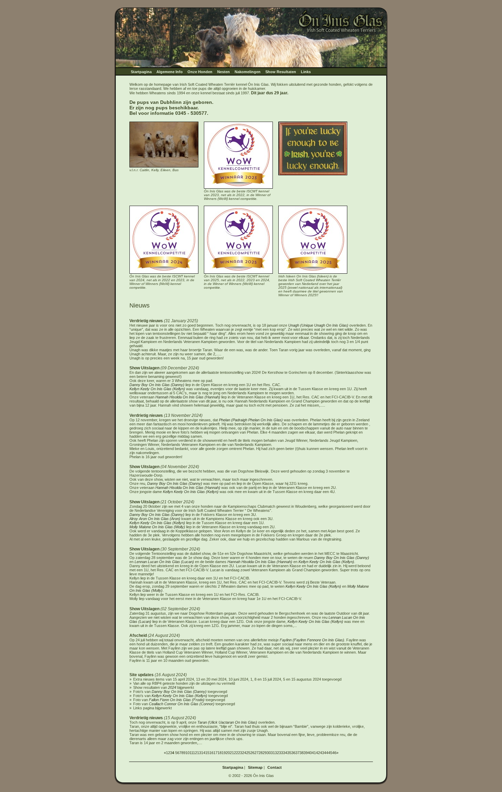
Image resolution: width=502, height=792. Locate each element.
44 (326, 753)
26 (252, 753)
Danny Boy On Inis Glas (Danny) (156, 385)
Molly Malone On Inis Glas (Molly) (157, 527)
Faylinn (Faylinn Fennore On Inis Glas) (312, 640)
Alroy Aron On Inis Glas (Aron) (154, 519)
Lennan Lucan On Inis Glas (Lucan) (164, 562)
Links (306, 72)
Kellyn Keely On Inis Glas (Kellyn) (157, 389)
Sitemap (255, 767)
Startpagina (141, 72)
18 (220, 753)
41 (314, 753)
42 (318, 753)
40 (310, 753)
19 (224, 753)
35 (289, 753)
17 (215, 753)
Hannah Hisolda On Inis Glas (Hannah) (187, 397)
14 (203, 753)
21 (232, 753)
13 (199, 753)
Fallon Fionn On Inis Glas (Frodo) (177, 700)
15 (207, 753)
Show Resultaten (280, 72)
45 (330, 753)
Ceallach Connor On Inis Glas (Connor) (181, 704)
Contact (274, 767)
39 (306, 753)
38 (301, 753)
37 (297, 753)
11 (191, 753)
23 (240, 753)
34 (285, 753)
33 (281, 753)
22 (236, 753)
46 (334, 753)
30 (269, 753)
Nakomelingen (248, 72)
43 (322, 753)
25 (248, 753)
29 (265, 753)
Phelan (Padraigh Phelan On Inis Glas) (251, 420)
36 (293, 753)
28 (261, 753)
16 (211, 753)
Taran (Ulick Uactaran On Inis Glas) (227, 722)
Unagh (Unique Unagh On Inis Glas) (318, 325)
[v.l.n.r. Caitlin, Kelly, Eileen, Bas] (163, 166)
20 (228, 753)
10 (187, 753)
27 (256, 753)
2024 (172, 687)
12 (195, 753)
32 (277, 753)
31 (273, 753)
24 (244, 753)
